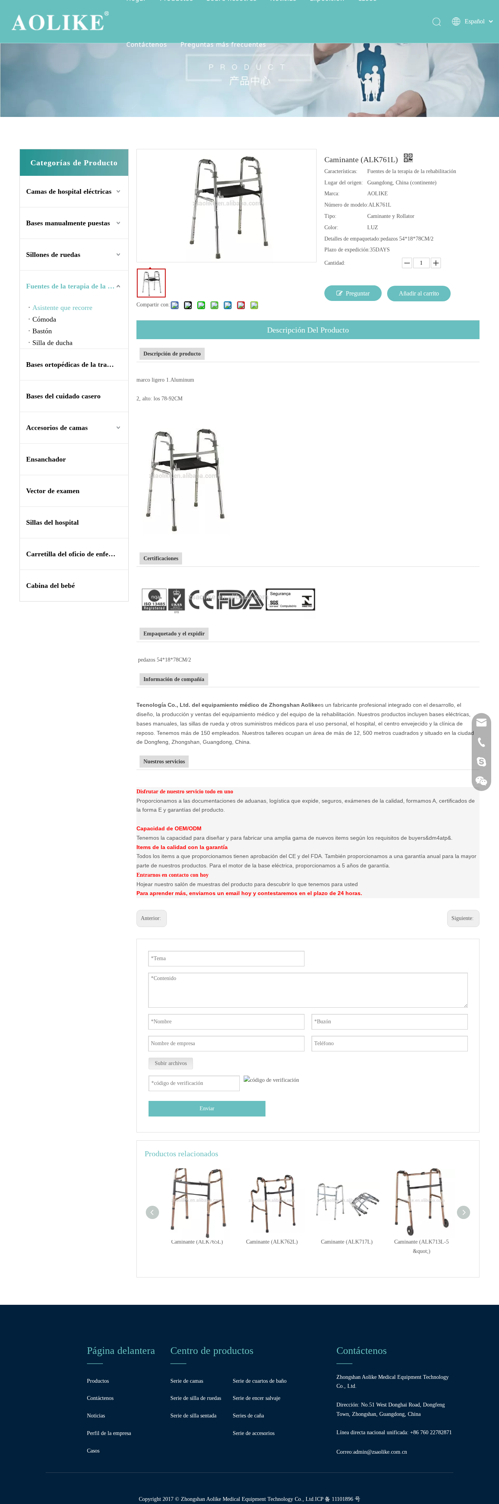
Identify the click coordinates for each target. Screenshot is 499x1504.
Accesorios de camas (57, 428)
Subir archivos (171, 1063)
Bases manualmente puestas (68, 223)
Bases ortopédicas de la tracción (74, 364)
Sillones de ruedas (53, 254)
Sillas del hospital (52, 522)
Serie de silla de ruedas (195, 1398)
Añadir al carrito (419, 293)
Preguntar (358, 293)
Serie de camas (186, 1381)
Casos (93, 1451)
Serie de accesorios (253, 1433)
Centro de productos (211, 1350)
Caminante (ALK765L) (196, 1242)
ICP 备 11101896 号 (337, 1499)
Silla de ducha (52, 343)
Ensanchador (46, 459)
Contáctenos (146, 44)
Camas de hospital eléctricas (68, 191)
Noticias (96, 1416)
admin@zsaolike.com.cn (380, 1452)
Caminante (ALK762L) (271, 1242)
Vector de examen (53, 491)
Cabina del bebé (50, 585)
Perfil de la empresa (109, 1433)
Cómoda (44, 319)
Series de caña (248, 1416)
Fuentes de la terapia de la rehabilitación (77, 286)
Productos (98, 1381)
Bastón (42, 331)
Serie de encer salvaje (256, 1398)
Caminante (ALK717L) (346, 1242)
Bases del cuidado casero (63, 396)
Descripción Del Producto (308, 330)
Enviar (207, 1108)
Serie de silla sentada (193, 1416)
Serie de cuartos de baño (260, 1381)
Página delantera (121, 1350)
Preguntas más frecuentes (223, 44)
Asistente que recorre (62, 307)
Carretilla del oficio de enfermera (76, 554)
